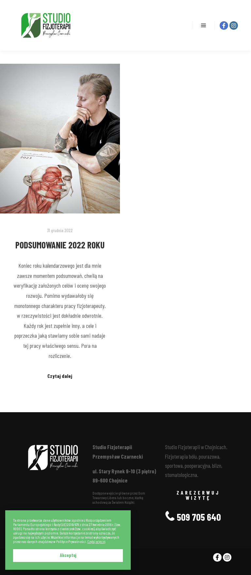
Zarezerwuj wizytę (198, 495)
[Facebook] (224, 25)
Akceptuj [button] (68, 555)
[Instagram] (233, 25)
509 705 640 (198, 517)
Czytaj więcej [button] (96, 541)
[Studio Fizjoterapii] (45, 25)
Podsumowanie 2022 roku (60, 244)
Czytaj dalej (59, 376)
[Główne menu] (203, 25)
